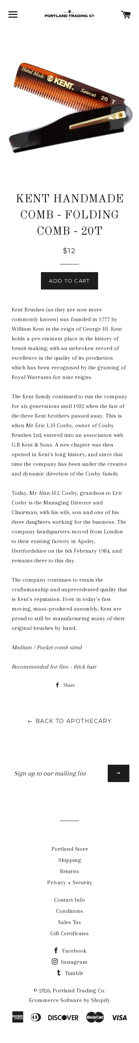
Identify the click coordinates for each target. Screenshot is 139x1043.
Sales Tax (69, 922)
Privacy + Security (69, 882)
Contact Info (69, 899)
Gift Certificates (69, 933)
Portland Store (69, 848)
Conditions (69, 911)
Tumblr (73, 973)
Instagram (73, 961)
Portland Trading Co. (79, 990)
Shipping (69, 860)
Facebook (73, 950)
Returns (69, 871)
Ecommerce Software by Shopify (69, 1000)
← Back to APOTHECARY (69, 721)
